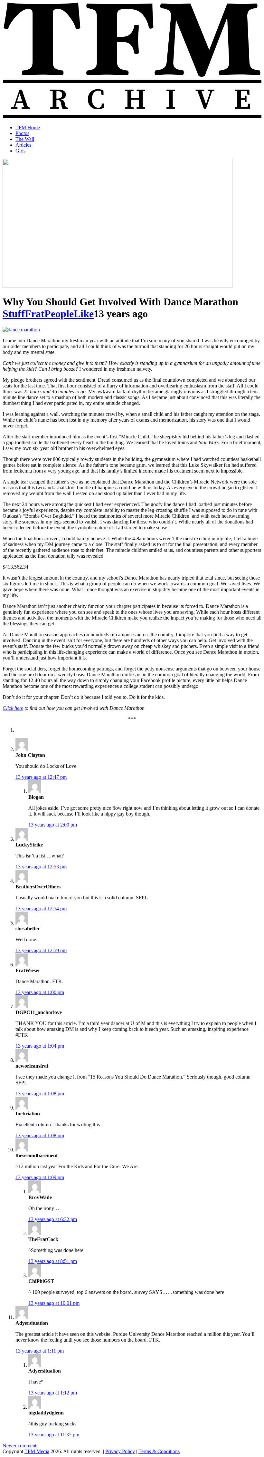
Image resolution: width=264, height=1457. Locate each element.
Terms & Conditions (159, 1451)
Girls (20, 150)
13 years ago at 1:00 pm (39, 992)
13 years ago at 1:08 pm (39, 1093)
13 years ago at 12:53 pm (41, 866)
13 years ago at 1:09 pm (39, 1177)
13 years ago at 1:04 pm (39, 1046)
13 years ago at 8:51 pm (52, 1261)
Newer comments (20, 1445)
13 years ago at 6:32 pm (52, 1219)
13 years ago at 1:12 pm (52, 1392)
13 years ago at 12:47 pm (41, 777)
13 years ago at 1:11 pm (39, 1351)
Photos (22, 133)
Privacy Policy (120, 1451)
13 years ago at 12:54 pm (41, 908)
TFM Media (36, 1451)
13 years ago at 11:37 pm (53, 1434)
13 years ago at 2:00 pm (52, 824)
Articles (23, 145)
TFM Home (27, 127)
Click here (13, 708)
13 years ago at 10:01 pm (54, 1303)
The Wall (24, 139)
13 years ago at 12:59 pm (41, 950)
